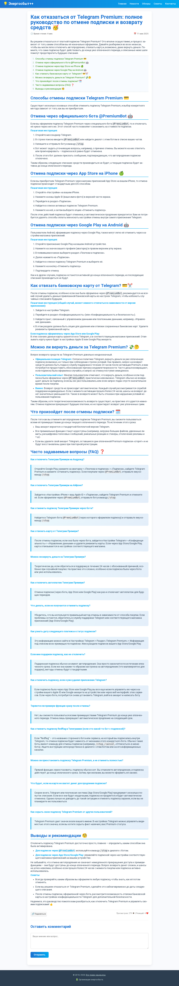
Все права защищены (96, 975)
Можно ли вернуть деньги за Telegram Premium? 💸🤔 (63, 77)
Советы (158, 3)
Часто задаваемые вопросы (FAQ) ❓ (54, 85)
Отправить (39, 954)
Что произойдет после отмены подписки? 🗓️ (58, 81)
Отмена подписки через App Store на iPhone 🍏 (59, 66)
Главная (122, 3)
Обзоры (146, 3)
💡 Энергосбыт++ (18, 4)
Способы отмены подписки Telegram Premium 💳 (60, 58)
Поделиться (39, 914)
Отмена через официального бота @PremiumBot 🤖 (62, 62)
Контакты (170, 3)
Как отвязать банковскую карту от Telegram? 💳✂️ (61, 73)
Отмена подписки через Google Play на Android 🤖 (60, 70)
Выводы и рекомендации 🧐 (49, 88)
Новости (134, 3)
